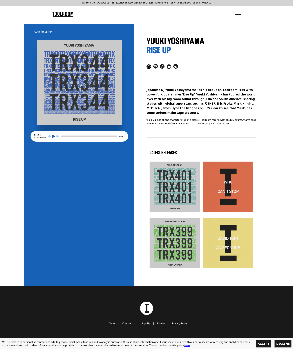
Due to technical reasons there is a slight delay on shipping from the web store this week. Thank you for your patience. (146, 3)
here (187, 345)
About (112, 323)
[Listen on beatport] (148, 66)
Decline (283, 344)
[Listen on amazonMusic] (162, 66)
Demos (161, 323)
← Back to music (41, 32)
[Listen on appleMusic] (175, 66)
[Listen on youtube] (169, 66)
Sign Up (145, 323)
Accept (263, 344)
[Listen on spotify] (155, 66)
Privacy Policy (179, 323)
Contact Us (128, 323)
